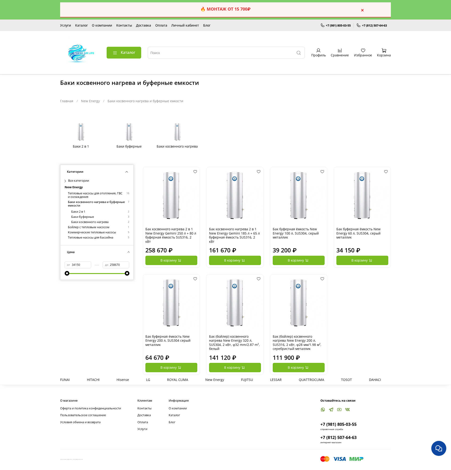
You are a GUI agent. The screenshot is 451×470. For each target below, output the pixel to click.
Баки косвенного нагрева (90, 222)
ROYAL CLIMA (177, 379)
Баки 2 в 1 (78, 211)
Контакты (124, 25)
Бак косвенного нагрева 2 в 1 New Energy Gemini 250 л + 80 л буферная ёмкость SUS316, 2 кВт (170, 235)
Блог (206, 25)
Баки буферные (82, 217)
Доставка (143, 25)
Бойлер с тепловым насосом (88, 227)
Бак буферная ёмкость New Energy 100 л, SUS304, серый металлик (296, 233)
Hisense (123, 379)
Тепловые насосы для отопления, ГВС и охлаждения (95, 195)
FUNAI (65, 379)
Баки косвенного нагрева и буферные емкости (96, 203)
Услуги (65, 25)
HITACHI (93, 379)
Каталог (81, 25)
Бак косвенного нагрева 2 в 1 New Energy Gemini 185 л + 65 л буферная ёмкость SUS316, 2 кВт (234, 235)
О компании (102, 25)
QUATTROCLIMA (311, 379)
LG (148, 379)
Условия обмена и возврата (80, 422)
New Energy (90, 101)
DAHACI (375, 379)
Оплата (161, 25)
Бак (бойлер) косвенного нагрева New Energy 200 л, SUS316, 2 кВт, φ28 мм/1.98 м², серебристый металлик (297, 342)
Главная (66, 101)
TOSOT (346, 379)
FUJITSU (247, 379)
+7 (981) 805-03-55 (338, 25)
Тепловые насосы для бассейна (90, 237)
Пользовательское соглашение (83, 415)
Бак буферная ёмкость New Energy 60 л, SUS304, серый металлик (358, 233)
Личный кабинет (185, 25)
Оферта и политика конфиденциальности (90, 408)
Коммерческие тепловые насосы (92, 232)
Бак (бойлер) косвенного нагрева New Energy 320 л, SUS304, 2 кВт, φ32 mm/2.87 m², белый (234, 342)
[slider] (66, 273)
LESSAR (276, 379)
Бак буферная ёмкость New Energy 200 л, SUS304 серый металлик (168, 340)
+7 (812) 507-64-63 (374, 25)
